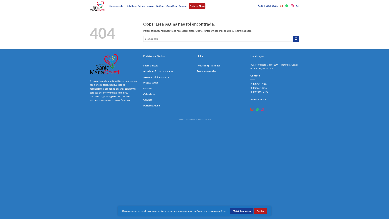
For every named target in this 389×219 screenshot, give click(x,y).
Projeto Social (150, 82)
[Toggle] (191, 65)
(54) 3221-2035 (269, 5)
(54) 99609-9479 (259, 91)
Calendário (171, 6)
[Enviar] (296, 39)
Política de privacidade (208, 65)
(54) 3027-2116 (258, 87)
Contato (182, 6)
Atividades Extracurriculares (140, 6)
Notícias (160, 6)
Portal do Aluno (197, 6)
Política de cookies (206, 71)
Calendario (149, 94)
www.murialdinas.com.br (156, 76)
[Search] (297, 6)
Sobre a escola (116, 6)
